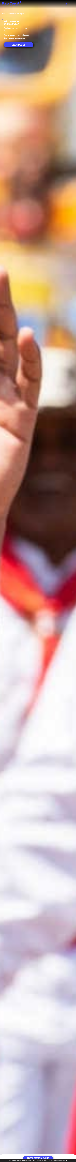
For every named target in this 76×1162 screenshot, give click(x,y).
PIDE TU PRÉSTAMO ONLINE (38, 1158)
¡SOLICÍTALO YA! (18, 44)
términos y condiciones (60, 1160)
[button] (72, 4)
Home (3, 14)
